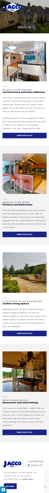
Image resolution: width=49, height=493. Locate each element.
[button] (25, 135)
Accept (10, 486)
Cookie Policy (27, 479)
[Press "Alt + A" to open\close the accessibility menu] (3, 489)
